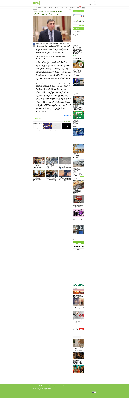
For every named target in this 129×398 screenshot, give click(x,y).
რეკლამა (45, 385)
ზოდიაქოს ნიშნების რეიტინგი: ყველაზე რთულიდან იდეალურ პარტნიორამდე (78, 375)
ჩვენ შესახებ (40, 385)
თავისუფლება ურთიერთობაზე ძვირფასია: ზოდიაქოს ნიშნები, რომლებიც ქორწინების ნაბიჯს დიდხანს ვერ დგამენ (78, 308)
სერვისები (50, 385)
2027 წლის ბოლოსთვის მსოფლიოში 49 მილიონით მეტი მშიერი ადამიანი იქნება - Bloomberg (77, 156)
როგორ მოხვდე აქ (67, 121)
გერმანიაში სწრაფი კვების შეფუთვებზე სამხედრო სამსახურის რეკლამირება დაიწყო (77, 192)
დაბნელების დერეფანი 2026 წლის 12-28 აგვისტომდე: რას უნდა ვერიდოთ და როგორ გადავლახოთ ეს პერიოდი (78, 349)
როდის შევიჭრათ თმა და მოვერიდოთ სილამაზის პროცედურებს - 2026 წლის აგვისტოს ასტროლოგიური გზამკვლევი (77, 362)
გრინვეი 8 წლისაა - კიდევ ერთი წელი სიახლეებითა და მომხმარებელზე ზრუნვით (77, 123)
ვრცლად (82, 176)
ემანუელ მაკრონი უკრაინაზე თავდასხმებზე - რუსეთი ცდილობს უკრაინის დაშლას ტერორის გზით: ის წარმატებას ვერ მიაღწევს (51, 179)
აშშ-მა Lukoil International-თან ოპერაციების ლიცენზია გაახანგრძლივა (78, 206)
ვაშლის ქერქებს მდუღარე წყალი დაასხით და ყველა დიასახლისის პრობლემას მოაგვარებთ (77, 321)
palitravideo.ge (35, 168)
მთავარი (34, 385)
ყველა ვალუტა (81, 25)
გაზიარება (67, 115)
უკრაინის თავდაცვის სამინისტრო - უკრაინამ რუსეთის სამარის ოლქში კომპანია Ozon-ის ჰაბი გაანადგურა (65, 179)
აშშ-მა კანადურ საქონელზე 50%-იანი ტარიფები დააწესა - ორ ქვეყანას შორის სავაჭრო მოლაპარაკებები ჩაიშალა (78, 42)
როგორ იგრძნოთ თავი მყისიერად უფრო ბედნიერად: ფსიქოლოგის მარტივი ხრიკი (78, 296)
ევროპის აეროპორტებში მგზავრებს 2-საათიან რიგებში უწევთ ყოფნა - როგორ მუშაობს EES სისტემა (77, 238)
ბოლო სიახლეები (77, 31)
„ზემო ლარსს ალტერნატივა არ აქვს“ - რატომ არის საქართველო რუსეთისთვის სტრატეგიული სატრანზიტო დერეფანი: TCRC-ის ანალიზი (78, 140)
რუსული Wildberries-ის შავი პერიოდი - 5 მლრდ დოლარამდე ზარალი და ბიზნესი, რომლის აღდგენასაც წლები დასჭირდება (77, 221)
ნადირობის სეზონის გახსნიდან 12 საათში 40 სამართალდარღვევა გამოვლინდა (77, 35)
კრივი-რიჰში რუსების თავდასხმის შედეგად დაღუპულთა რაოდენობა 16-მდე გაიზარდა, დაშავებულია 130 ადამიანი (52, 166)
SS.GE (34, 121)
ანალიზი (75, 126)
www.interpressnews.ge (63, 181)
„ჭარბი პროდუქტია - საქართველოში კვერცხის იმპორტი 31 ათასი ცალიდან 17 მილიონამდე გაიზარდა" (78, 108)
